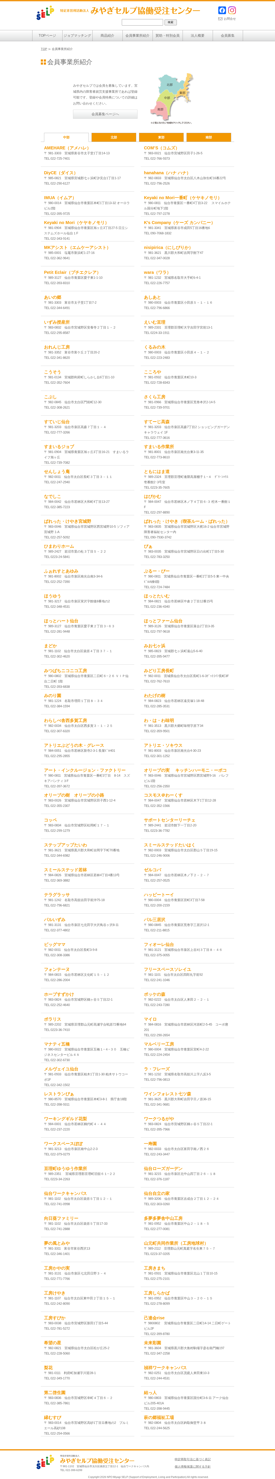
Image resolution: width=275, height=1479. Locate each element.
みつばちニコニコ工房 (65, 670)
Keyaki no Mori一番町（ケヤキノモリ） (183, 197)
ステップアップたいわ (65, 845)
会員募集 (228, 35)
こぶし (50, 396)
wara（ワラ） (157, 272)
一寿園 (150, 1143)
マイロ (150, 1019)
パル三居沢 (154, 919)
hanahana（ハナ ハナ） (167, 172)
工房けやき (55, 1293)
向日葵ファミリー (61, 1218)
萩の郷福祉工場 (159, 1417)
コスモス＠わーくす (163, 795)
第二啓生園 (55, 1392)
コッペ (50, 820)
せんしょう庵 (57, 471)
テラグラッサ (57, 894)
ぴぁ (148, 546)
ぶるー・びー (157, 571)
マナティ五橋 (57, 1044)
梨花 (48, 1367)
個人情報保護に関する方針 (193, 1466)
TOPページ (47, 35)
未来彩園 (152, 1342)
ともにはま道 (157, 471)
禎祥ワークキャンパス (165, 1367)
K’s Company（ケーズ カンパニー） (179, 222)
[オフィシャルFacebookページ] (222, 13)
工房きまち (154, 1268)
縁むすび (52, 1417)
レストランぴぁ (59, 1093)
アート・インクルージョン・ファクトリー (85, 770)
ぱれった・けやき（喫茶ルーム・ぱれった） (187, 521)
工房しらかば (157, 1293)
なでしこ (52, 496)
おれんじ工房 (57, 347)
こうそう (52, 372)
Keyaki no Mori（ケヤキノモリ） (76, 222)
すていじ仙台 (57, 421)
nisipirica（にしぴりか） (168, 247)
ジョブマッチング (77, 35)
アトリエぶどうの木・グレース (74, 745)
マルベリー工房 (159, 1044)
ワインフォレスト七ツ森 (167, 1093)
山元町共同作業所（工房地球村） (176, 1243)
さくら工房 (154, 396)
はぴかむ (152, 496)
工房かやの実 (57, 1268)
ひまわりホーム (59, 546)
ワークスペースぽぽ (63, 1143)
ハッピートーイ (159, 894)
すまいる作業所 (159, 446)
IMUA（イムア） (60, 197)
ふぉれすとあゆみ (61, 571)
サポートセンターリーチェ (170, 820)
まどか (50, 645)
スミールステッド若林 (65, 869)
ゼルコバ (152, 869)
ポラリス (52, 1019)
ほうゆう (52, 596)
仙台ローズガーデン (163, 1168)
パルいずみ (55, 919)
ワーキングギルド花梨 (65, 1118)
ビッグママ (55, 944)
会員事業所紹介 (137, 35)
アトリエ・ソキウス (163, 745)
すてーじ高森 (157, 421)
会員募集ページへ (105, 114)
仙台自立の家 (157, 1193)
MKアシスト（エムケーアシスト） (77, 247)
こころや (152, 372)
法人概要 (198, 35)
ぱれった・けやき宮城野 (67, 521)
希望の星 (52, 1342)
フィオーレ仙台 (159, 944)
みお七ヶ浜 (154, 645)
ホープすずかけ (59, 994)
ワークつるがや (159, 1118)
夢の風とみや (57, 1243)
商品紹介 (107, 35)
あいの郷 (52, 297)
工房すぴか (55, 1317)
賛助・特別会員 (168, 35)
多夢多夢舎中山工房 (163, 1218)
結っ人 (150, 1392)
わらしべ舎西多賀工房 (65, 720)
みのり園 (52, 695)
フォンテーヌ (57, 969)
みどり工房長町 (159, 670)
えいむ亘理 (154, 322)
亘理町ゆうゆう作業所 (65, 1168)
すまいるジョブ (59, 446)
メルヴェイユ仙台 (61, 1069)
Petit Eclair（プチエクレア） (72, 272)
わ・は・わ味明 (159, 720)
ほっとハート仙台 (61, 620)
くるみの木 (154, 347)
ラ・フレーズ (157, 1069)
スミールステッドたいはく (170, 845)
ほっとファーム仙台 (163, 620)
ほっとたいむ (157, 596)
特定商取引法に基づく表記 (193, 1459)
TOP (44, 49)
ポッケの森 (154, 994)
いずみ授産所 (57, 322)
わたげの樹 (154, 695)
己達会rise (154, 1317)
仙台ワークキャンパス (65, 1193)
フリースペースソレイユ (167, 969)
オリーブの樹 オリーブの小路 (74, 795)
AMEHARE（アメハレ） (67, 147)
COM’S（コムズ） (162, 147)
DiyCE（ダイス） (61, 172)
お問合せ (230, 18)
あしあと (152, 297)
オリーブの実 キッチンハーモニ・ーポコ (185, 770)
